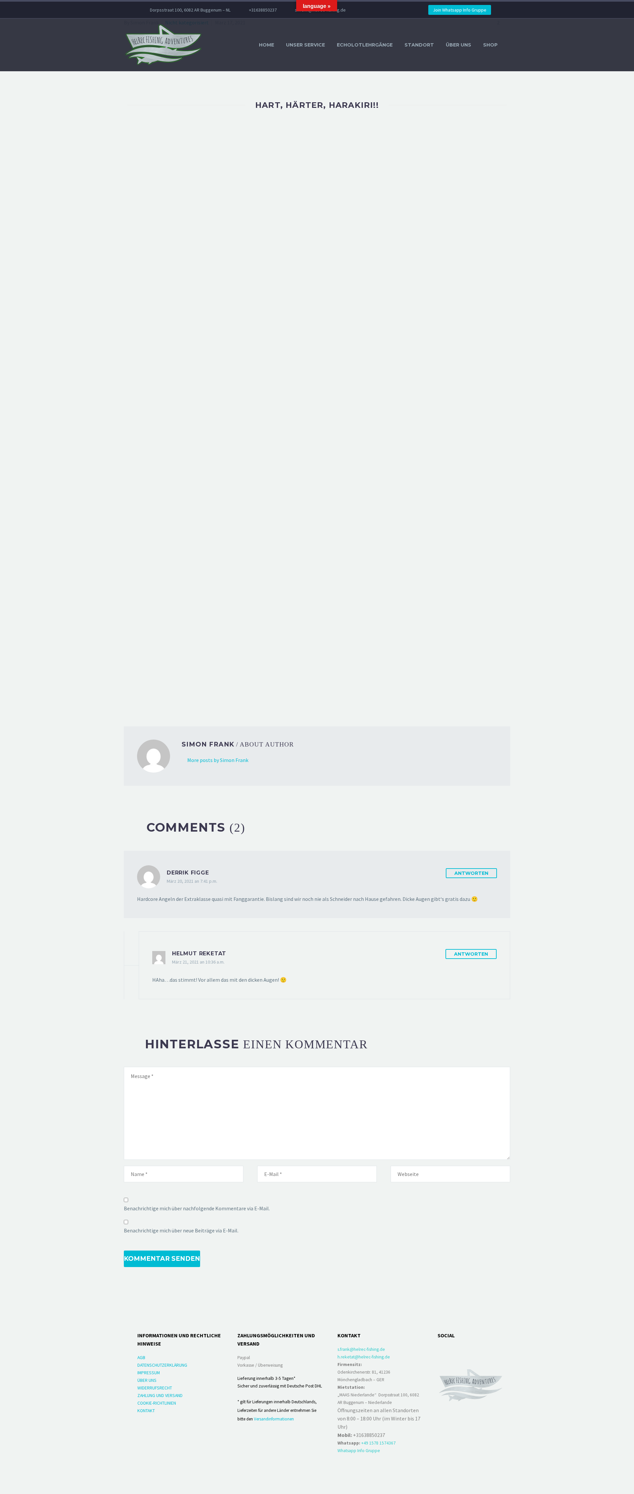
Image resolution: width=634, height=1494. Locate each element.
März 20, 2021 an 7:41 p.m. (192, 881)
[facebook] (442, 1350)
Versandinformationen (274, 1418)
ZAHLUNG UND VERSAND (160, 1395)
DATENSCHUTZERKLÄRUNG (162, 1365)
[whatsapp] (475, 1350)
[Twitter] (382, 10)
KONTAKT (146, 1411)
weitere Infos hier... (374, 624)
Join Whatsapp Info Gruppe (459, 10)
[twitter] (492, 1350)
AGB (141, 1357)
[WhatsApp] (402, 10)
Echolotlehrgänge (365, 45)
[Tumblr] (156, 692)
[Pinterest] (147, 692)
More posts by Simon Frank (217, 760)
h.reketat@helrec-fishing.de (363, 1357)
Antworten (471, 873)
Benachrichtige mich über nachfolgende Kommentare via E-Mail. (197, 1208)
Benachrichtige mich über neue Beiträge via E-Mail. (181, 1230)
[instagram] (459, 1350)
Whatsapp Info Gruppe (358, 1450)
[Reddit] (176, 692)
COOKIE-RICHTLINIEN (156, 1403)
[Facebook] (372, 10)
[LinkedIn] (166, 692)
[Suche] (510, 45)
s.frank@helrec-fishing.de (361, 1349)
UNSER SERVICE (305, 45)
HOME (266, 45)
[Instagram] (392, 10)
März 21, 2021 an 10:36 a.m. (198, 962)
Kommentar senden (162, 1258)
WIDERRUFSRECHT (154, 1388)
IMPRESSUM (148, 1373)
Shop (490, 45)
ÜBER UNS (458, 45)
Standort (419, 45)
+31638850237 (263, 10)
